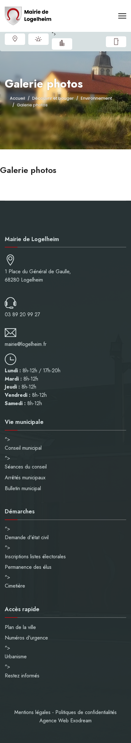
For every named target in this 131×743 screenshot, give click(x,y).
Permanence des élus (28, 567)
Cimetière (15, 585)
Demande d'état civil (27, 537)
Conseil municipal (23, 448)
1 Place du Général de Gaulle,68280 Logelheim (38, 275)
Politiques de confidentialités (86, 712)
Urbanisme (62, 44)
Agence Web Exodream (65, 720)
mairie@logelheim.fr (25, 344)
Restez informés (116, 41)
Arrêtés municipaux (25, 477)
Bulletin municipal (23, 488)
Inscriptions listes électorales (35, 556)
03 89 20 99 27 (22, 314)
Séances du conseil (26, 466)
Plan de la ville (15, 39)
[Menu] (122, 15)
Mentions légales (32, 712)
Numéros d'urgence (38, 39)
